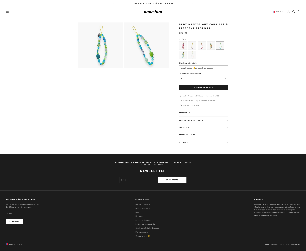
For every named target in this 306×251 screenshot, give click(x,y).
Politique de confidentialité (145, 224)
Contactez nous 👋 (142, 236)
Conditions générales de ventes (147, 228)
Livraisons (139, 216)
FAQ (137, 212)
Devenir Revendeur (142, 208)
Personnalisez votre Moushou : (190, 73)
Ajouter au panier (203, 87)
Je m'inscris (172, 180)
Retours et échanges (143, 220)
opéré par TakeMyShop (290, 244)
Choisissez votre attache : (188, 63)
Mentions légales (141, 232)
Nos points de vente (142, 204)
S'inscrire (14, 221)
